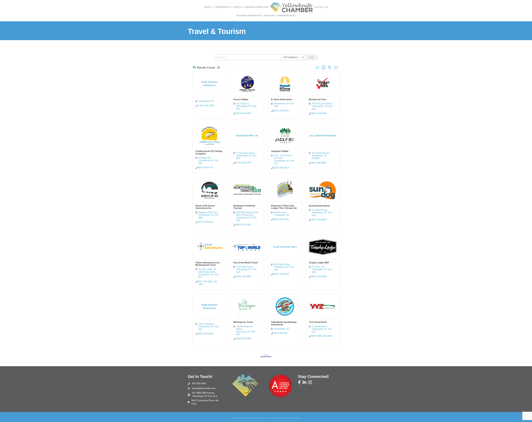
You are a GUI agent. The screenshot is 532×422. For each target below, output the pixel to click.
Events (237, 7)
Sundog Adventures (319, 206)
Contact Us (321, 7)
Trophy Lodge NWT (319, 262)
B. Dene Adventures (281, 99)
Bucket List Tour (317, 99)
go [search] (312, 57)
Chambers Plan (286, 15)
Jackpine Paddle (279, 151)
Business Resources (249, 15)
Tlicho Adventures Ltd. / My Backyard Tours (207, 263)
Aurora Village (240, 99)
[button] (194, 67)
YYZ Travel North (318, 322)
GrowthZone (296, 418)
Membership (222, 7)
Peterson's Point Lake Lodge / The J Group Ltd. (284, 207)
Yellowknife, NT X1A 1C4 (204, 394)
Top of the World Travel (245, 262)
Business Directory (256, 7)
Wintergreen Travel (243, 322)
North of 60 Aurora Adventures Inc (205, 207)
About (208, 7)
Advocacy (270, 15)
